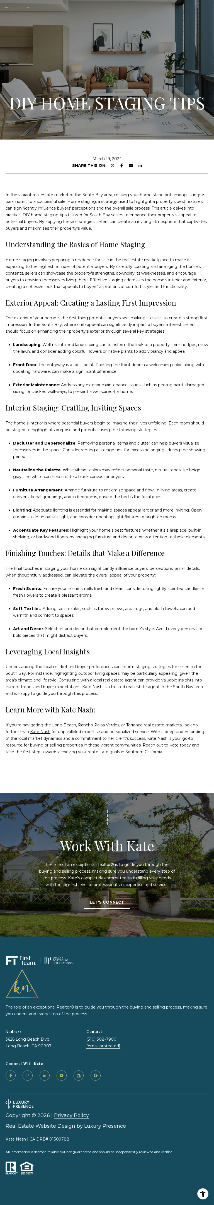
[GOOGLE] (96, 1075)
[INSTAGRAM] (28, 1075)
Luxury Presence (105, 1126)
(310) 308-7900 (101, 1039)
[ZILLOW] (79, 1075)
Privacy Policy (71, 1115)
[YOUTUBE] (62, 1075)
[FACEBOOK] (11, 1075)
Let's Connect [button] (107, 902)
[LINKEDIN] (45, 1075)
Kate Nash (40, 731)
